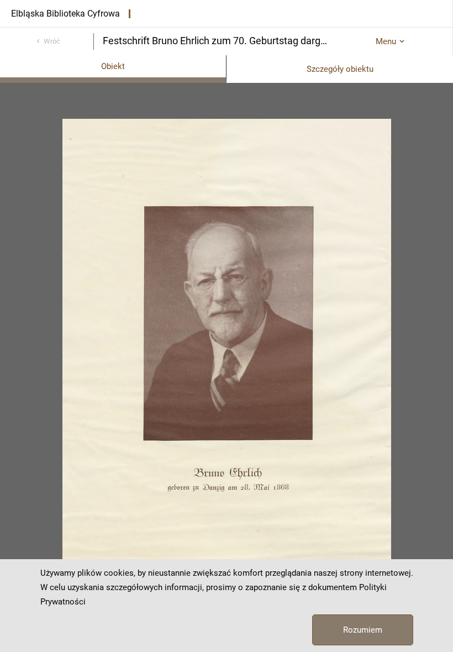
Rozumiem (362, 630)
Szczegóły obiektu (340, 69)
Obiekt (113, 66)
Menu (386, 41)
